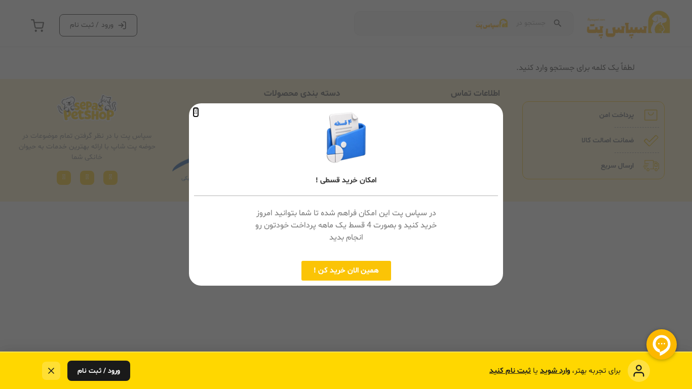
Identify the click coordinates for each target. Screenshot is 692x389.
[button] (196, 112)
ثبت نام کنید (510, 371)
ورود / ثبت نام (99, 371)
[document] (346, 194)
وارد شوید (555, 371)
